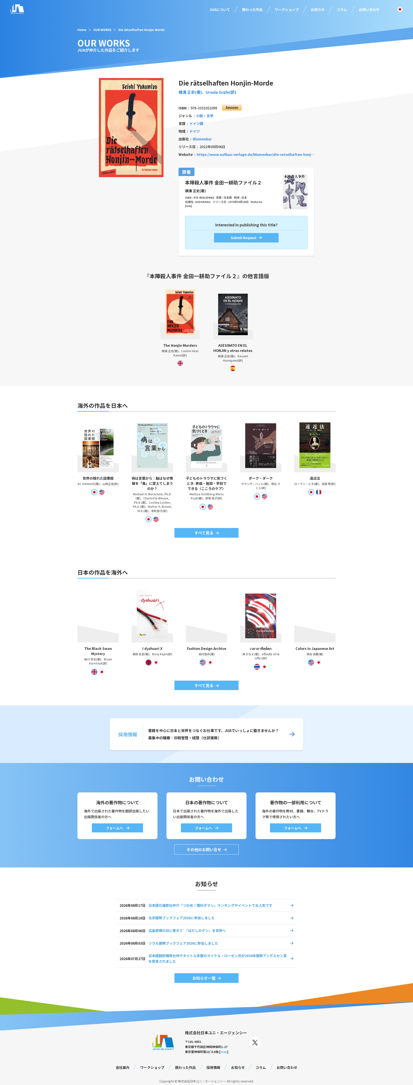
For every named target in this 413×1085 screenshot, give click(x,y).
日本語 (227, 197)
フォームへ (115, 827)
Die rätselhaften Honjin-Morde (141, 30)
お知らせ (318, 9)
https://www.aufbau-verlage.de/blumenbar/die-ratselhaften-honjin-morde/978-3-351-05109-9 (277, 154)
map (223, 1052)
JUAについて (220, 9)
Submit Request (243, 237)
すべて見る (203, 533)
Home (81, 30)
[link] (188, 206)
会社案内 (122, 1067)
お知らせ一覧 (204, 978)
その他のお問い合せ (203, 849)
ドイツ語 (196, 123)
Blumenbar (202, 138)
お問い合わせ (369, 9)
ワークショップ (287, 9)
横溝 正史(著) (190, 92)
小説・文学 (204, 115)
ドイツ (195, 131)
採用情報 (213, 1067)
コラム (342, 9)
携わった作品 (252, 9)
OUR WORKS (102, 30)
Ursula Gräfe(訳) (220, 92)
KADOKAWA (203, 202)
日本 (244, 197)
